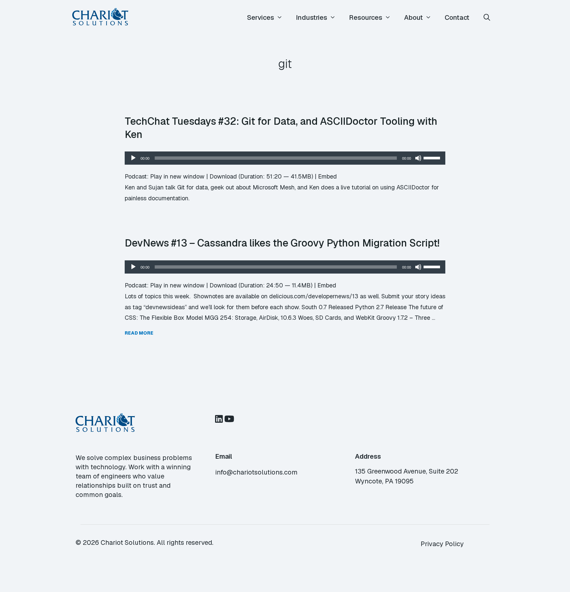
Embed (327, 176)
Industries (311, 17)
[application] (285, 158)
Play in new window (177, 176)
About (413, 17)
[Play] (133, 158)
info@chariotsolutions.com (256, 472)
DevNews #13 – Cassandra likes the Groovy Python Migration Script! (282, 242)
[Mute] (418, 158)
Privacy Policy (442, 544)
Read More (139, 333)
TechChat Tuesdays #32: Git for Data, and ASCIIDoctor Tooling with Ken (281, 128)
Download (223, 176)
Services (260, 17)
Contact (457, 17)
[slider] (433, 157)
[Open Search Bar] (487, 17)
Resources (365, 17)
